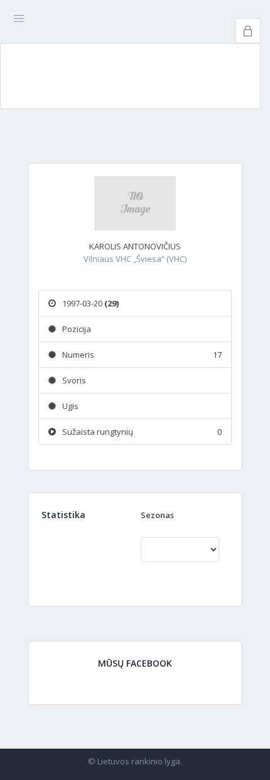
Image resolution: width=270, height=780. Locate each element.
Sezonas (157, 515)
